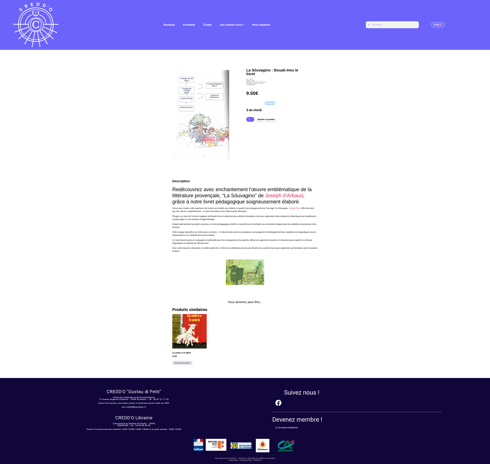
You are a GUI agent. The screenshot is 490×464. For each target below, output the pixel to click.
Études (207, 24)
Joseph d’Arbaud (284, 195)
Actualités (189, 24)
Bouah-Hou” (295, 208)
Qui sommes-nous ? (232, 24)
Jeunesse (270, 103)
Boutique (169, 24)
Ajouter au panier (266, 119)
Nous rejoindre (261, 24)
